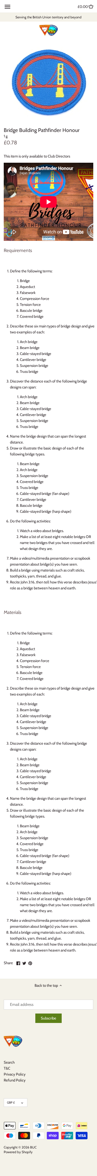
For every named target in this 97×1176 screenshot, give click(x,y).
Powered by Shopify (18, 1152)
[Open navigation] (7, 6)
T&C (7, 1068)
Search (9, 1062)
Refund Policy (15, 1080)
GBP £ (11, 1102)
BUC (33, 1147)
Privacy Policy (15, 1074)
